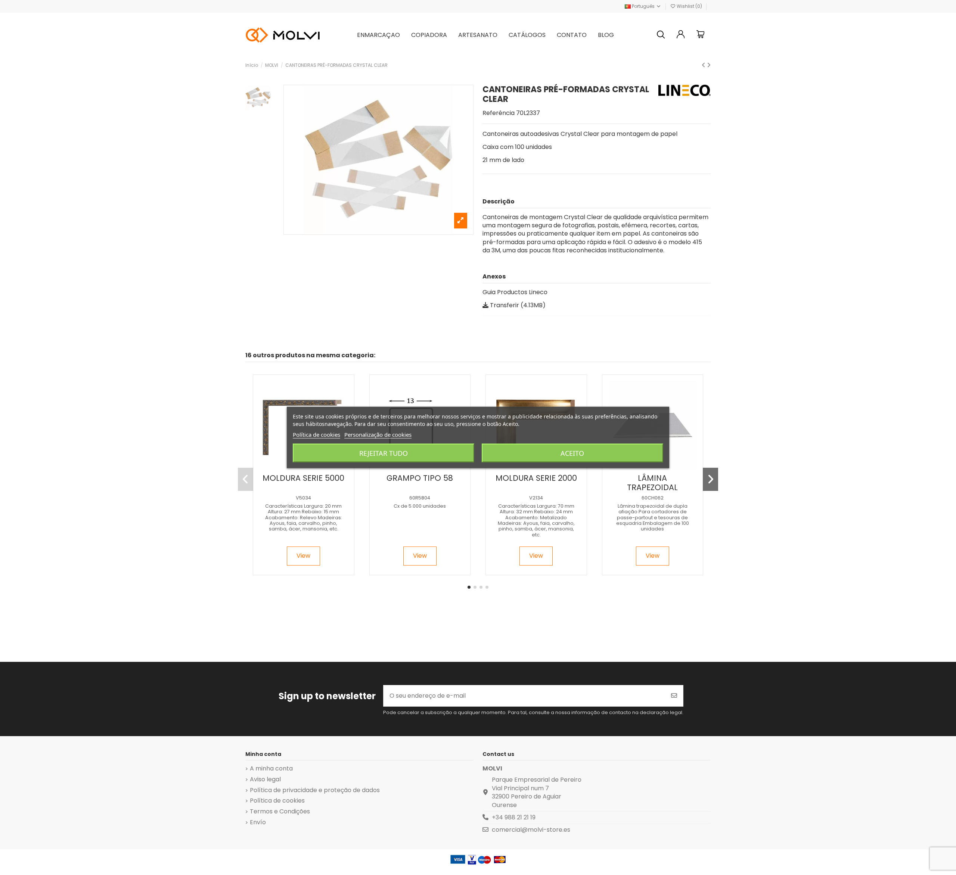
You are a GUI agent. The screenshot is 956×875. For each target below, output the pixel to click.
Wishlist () (689, 6)
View (303, 555)
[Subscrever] (674, 695)
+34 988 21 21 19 (514, 817)
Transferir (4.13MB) (517, 305)
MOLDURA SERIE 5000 (303, 478)
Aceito (572, 453)
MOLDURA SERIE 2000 (536, 478)
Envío (258, 822)
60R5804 (419, 498)
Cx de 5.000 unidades (420, 506)
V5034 (303, 498)
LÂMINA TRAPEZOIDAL (652, 483)
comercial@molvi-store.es (531, 829)
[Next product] (709, 65)
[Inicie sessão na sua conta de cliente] (681, 35)
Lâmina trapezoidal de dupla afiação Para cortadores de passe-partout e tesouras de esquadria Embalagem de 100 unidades (652, 517)
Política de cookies (277, 801)
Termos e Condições (280, 811)
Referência (498, 113)
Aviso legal (265, 779)
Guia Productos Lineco (514, 292)
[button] (469, 587)
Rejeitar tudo (383, 453)
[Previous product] (704, 65)
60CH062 (653, 498)
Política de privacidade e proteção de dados (315, 790)
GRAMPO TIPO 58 (420, 478)
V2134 (536, 498)
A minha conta (271, 769)
